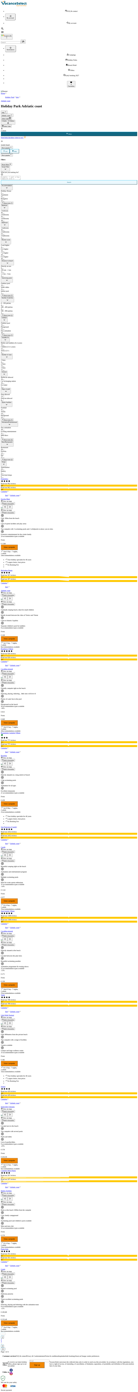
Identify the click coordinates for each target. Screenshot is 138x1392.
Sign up (37, 1365)
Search (69, 182)
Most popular (6, 148)
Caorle (3, 847)
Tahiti (3, 995)
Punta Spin (4, 1249)
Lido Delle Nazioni (7, 1015)
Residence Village (7, 649)
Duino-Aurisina (6, 1191)
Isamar (3, 1087)
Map (15, 151)
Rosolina (4, 756)
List (6, 151)
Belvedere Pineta (6, 570)
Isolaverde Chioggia (8, 1107)
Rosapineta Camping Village (10, 733)
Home (3, 93)
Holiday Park (9, 97)
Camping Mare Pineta (8, 1171)
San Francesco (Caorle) (9, 827)
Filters (70, 134)
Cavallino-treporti (7, 669)
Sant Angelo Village (8, 911)
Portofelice (4, 479)
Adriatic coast (5, 101)
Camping (4, 491)
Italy (17, 97)
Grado (3, 1269)
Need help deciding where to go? (12, 138)
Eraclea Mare (5, 499)
